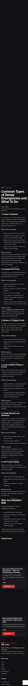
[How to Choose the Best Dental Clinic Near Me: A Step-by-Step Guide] (14, 603)
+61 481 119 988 (20, 41)
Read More (7, 586)
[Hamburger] (3, 41)
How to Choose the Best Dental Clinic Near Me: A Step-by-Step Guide (12, 620)
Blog (2, 187)
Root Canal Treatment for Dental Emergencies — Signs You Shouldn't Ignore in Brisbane (12, 570)
